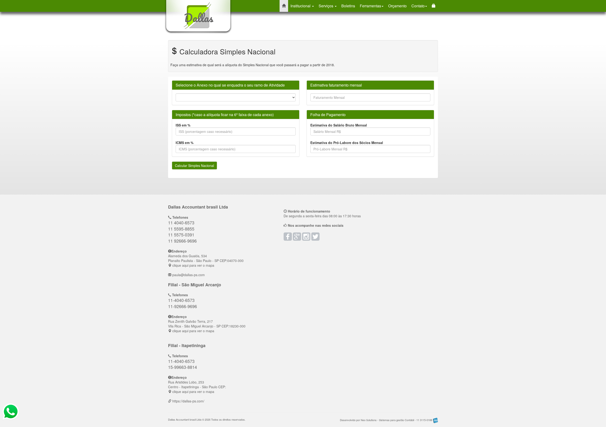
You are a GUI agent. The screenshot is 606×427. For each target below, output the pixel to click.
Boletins (348, 6)
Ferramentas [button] (370, 6)
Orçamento (397, 6)
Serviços (326, 6)
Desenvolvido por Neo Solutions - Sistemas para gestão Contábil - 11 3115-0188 (386, 420)
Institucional (301, 6)
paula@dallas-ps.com (188, 274)
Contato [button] (418, 6)
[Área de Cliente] (433, 6)
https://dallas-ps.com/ (188, 401)
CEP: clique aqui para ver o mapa (206, 260)
